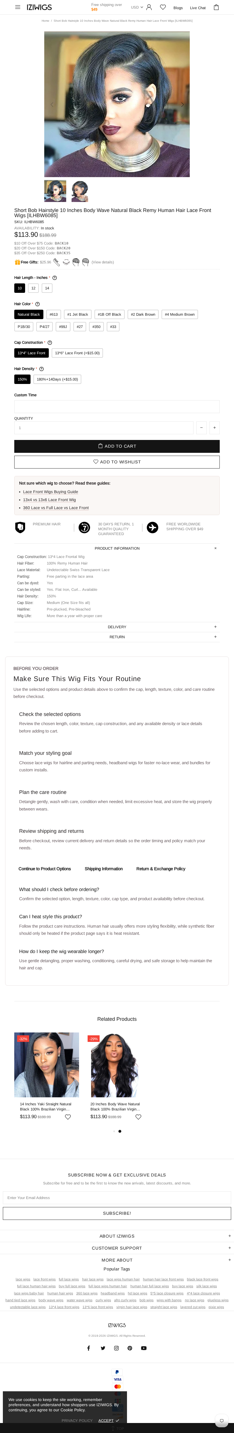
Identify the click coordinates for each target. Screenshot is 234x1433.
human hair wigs (60, 1293)
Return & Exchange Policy (160, 868)
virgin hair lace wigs (131, 1307)
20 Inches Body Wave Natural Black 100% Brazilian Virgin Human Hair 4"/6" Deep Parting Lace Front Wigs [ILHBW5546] (116, 1107)
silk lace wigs (206, 1286)
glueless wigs (218, 1300)
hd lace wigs (137, 1293)
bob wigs (147, 1300)
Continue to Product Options (45, 868)
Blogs (178, 8)
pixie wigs (216, 1307)
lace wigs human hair (123, 1279)
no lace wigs (194, 1300)
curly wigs (103, 1300)
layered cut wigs (192, 1307)
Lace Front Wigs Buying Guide (50, 491)
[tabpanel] (46, 1080)
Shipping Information (104, 868)
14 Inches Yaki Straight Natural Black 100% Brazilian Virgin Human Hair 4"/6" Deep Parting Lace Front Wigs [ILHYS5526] (45, 1107)
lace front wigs (44, 1279)
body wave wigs (51, 1300)
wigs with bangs (169, 1300)
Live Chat (198, 8)
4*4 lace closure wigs (203, 1293)
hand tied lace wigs (20, 1300)
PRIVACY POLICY (77, 1420)
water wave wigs (79, 1300)
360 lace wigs (87, 1293)
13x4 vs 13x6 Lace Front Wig (49, 499)
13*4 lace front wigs (64, 1307)
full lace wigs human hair (107, 1286)
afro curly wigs (125, 1300)
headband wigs (113, 1293)
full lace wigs (69, 1279)
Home (45, 20)
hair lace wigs (93, 1279)
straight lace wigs (163, 1307)
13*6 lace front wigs (97, 1307)
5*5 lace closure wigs (166, 1293)
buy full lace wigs (72, 1286)
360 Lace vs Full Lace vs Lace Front (56, 507)
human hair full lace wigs (149, 1286)
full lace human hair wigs (36, 1286)
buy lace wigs (182, 1286)
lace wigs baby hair (29, 1293)
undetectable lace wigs (28, 1307)
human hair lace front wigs (163, 1279)
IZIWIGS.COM (39, 7)
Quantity (23, 418)
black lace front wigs (202, 1279)
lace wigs (23, 1279)
